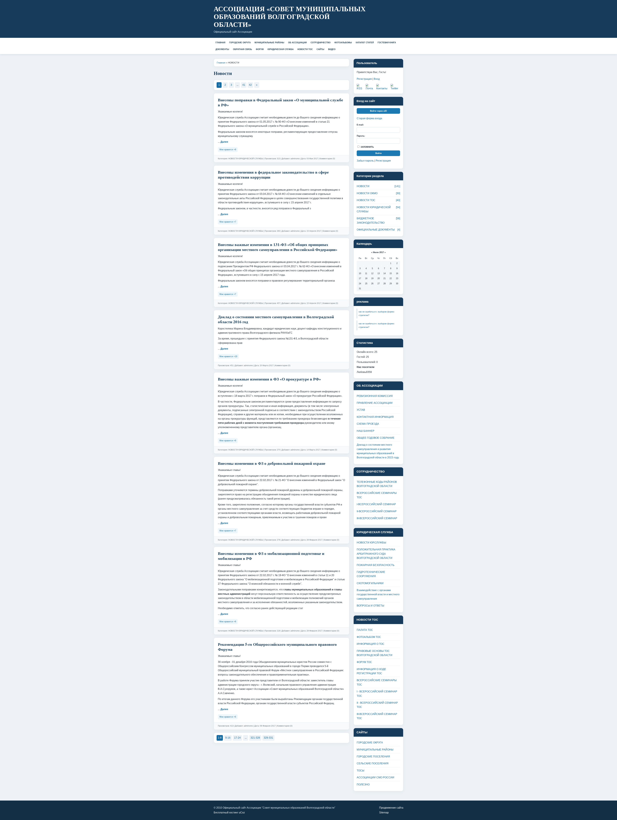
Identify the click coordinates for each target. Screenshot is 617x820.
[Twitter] (395, 87)
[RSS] (360, 87)
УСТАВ (361, 409)
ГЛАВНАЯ (220, 42)
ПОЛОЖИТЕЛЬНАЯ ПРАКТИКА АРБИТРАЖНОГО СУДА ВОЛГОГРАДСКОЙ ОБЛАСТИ (376, 553)
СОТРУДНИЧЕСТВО (321, 42)
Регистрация (364, 79)
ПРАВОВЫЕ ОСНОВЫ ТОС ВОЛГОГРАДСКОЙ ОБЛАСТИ (374, 653)
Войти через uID (378, 111)
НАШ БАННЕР (365, 431)
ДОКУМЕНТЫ (222, 49)
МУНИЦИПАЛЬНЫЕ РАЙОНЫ (269, 42)
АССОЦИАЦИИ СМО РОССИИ (375, 777)
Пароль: (361, 136)
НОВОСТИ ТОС (305, 49)
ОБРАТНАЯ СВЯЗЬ (242, 49)
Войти (378, 153)
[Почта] (370, 87)
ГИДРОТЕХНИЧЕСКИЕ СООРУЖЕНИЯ (371, 574)
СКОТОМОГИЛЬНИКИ (370, 583)
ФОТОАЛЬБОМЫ (343, 42)
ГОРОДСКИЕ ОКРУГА (240, 42)
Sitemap (384, 812)
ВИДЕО (331, 49)
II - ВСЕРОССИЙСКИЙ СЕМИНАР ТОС (377, 704)
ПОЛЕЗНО (363, 784)
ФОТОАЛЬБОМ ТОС (369, 637)
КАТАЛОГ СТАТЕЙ (365, 42)
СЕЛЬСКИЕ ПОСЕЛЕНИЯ (373, 763)
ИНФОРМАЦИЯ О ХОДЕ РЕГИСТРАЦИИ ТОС (371, 671)
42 (250, 84)
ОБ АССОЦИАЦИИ (297, 42)
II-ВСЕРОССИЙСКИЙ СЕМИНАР (377, 511)
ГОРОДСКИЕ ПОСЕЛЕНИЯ (373, 756)
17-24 (237, 737)
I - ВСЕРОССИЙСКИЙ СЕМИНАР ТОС (377, 693)
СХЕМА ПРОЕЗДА (368, 423)
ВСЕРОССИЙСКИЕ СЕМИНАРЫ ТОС (377, 495)
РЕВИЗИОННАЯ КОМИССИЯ (375, 396)
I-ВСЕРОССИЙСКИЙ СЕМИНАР (376, 504)
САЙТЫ (320, 49)
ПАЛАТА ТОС (365, 630)
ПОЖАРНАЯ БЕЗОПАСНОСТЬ (375, 565)
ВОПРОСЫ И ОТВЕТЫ (370, 605)
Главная (221, 62)
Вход (377, 79)
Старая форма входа (369, 118)
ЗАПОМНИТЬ (367, 147)
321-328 (255, 737)
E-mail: (360, 125)
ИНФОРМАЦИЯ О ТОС (370, 644)
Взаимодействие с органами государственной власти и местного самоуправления (378, 594)
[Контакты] (382, 87)
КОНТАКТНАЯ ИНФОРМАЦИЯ (375, 417)
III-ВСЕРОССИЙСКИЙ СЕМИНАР (377, 518)
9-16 (227, 737)
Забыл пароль (365, 160)
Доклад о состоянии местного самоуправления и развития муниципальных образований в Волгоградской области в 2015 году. (378, 451)
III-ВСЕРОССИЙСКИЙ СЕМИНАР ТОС (377, 716)
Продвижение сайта (391, 807)
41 (243, 84)
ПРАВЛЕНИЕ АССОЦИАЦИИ (375, 403)
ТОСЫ (360, 770)
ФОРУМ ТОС (364, 662)
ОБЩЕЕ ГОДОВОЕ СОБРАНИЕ (375, 437)
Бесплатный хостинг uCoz (229, 812)
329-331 (268, 737)
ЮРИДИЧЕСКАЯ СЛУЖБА (281, 49)
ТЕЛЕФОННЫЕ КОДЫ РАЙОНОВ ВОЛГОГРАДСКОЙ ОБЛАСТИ (377, 484)
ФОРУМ (260, 49)
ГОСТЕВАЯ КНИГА (387, 42)
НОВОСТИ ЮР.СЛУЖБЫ (371, 542)
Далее (224, 141)
